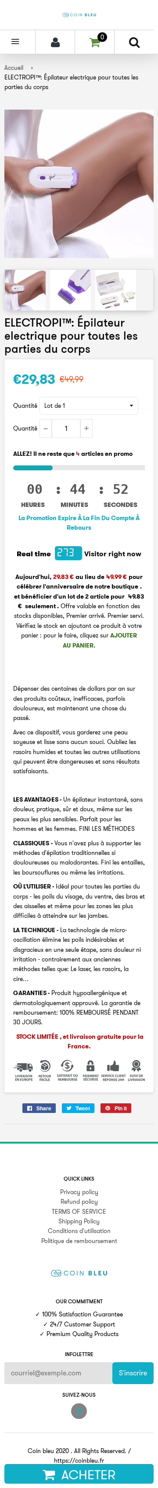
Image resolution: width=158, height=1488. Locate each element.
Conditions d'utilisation (79, 1231)
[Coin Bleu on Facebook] (79, 1411)
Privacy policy (79, 1192)
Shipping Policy (79, 1221)
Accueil (13, 68)
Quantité (25, 406)
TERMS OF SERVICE (79, 1212)
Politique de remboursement (79, 1241)
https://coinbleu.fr (79, 1460)
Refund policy (79, 1202)
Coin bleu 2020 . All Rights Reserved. (77, 1451)
